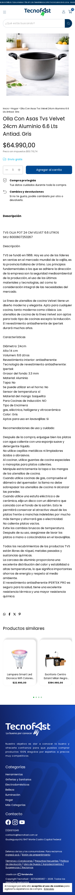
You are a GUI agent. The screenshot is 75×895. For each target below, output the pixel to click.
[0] (70, 12)
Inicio (6, 108)
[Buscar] (68, 23)
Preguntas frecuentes (47, 860)
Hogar (14, 108)
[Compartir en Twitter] (15, 614)
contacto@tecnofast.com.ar (21, 834)
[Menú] (4, 12)
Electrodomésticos (17, 784)
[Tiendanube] (19, 875)
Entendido (49, 889)
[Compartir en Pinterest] (19, 614)
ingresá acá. (12, 854)
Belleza (9, 790)
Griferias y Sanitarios (18, 779)
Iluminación (12, 795)
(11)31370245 (12, 830)
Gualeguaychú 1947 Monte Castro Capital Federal (33, 839)
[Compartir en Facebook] (10, 614)
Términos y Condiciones (19, 860)
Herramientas (14, 774)
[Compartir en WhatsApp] (5, 614)
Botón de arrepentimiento (36, 854)
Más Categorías (15, 805)
